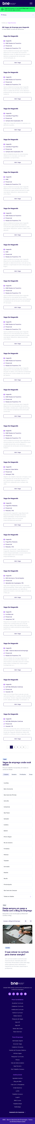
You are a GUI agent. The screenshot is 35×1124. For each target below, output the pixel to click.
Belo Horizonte (8, 789)
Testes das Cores (17, 1028)
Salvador (6, 819)
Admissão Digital (17, 1041)
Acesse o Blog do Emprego (11, 921)
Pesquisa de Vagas (17, 1019)
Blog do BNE (17, 1081)
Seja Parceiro (17, 1066)
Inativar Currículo (17, 1012)
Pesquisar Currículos (17, 1056)
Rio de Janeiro (8, 842)
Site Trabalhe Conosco (17, 1069)
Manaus (6, 854)
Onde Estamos (17, 1088)
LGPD (17, 1091)
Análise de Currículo (17, 1009)
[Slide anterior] (26, 921)
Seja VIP (17, 1025)
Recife (6, 878)
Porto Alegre (8, 836)
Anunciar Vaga (17, 1044)
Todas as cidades (9, 896)
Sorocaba (6, 866)
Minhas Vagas (17, 1053)
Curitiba (6, 783)
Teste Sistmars (17, 1031)
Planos (18, 1060)
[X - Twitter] (21, 994)
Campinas (7, 807)
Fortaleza (6, 848)
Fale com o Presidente (17, 1084)
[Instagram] (17, 994)
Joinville (6, 801)
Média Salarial (17, 1016)
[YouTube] (25, 994)
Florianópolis (8, 884)
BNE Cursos (17, 1100)
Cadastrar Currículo (17, 1006)
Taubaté (6, 860)
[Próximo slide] (30, 921)
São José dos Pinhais (10, 795)
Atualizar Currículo (17, 1003)
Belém (6, 831)
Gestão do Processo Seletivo (17, 1050)
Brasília (6, 872)
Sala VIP (17, 1022)
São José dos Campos (10, 890)
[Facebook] (13, 994)
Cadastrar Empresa (17, 1047)
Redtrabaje (17, 1107)
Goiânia (6, 825)
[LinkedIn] (9, 994)
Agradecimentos (17, 1078)
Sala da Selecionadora (17, 1063)
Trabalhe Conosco (17, 1094)
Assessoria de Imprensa (16, 1112)
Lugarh (17, 1097)
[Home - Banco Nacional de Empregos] (9, 3)
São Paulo (7, 813)
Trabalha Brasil (17, 1103)
